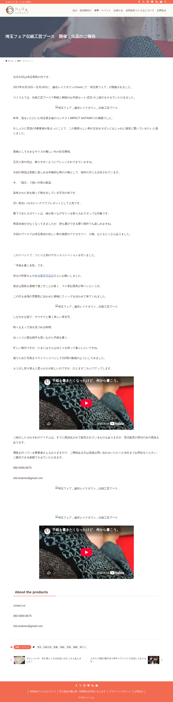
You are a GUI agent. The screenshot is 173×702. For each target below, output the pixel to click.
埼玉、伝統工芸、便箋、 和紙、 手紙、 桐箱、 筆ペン (61, 647)
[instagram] (148, 2)
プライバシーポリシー (120, 691)
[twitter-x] (143, 2)
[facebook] (139, 2)
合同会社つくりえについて (43, 691)
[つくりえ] (16, 10)
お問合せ (138, 691)
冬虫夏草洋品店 (44, 275)
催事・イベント (22, 647)
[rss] (156, 2)
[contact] (161, 2)
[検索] (165, 2)
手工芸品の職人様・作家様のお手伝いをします (82, 691)
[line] (152, 2)
